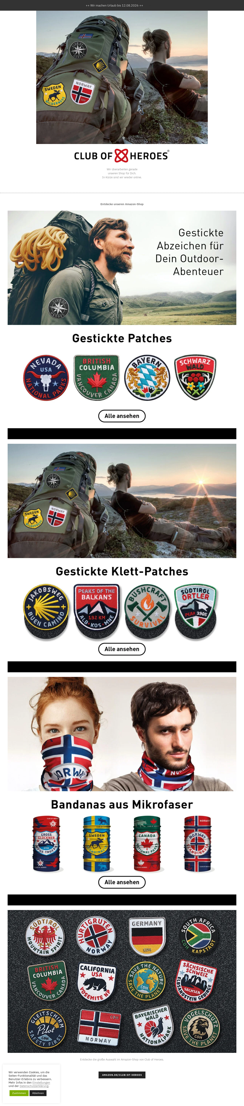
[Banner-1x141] (122, 558)
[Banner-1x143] (122, 325)
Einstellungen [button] (41, 1082)
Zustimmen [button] (19, 1093)
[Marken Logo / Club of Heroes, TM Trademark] (122, 156)
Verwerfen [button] (151, 5)
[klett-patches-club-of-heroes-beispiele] (122, 981)
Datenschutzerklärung (34, 1086)
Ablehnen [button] (38, 1093)
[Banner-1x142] (122, 791)
